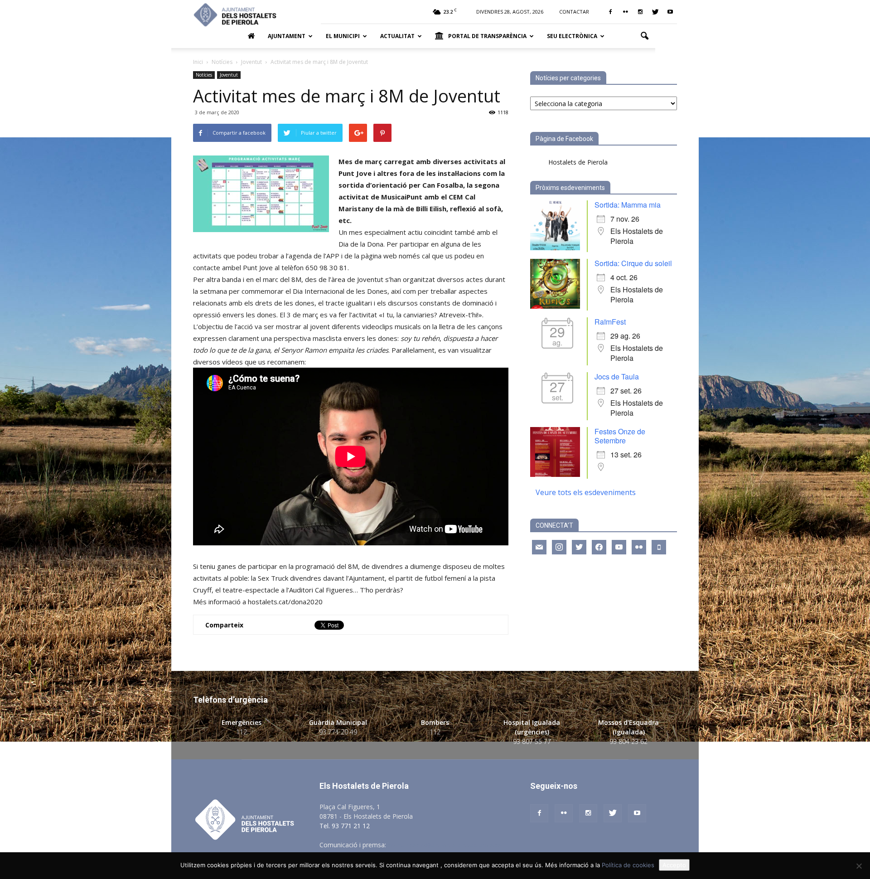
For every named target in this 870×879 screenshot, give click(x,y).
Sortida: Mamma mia (627, 204)
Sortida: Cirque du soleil (633, 263)
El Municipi (343, 36)
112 (241, 732)
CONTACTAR (574, 11)
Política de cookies (628, 865)
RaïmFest (610, 321)
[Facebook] (610, 11)
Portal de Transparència (487, 36)
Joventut (229, 75)
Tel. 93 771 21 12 (344, 825)
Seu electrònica (572, 36)
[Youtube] (670, 11)
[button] (644, 36)
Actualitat (397, 36)
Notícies (204, 75)
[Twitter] (655, 11)
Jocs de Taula (616, 376)
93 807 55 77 (532, 741)
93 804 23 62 (628, 741)
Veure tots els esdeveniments (586, 492)
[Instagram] (640, 11)
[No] (858, 865)
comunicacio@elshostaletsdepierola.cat (446, 844)
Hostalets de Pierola (578, 162)
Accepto (674, 865)
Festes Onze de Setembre (619, 436)
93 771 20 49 (338, 732)
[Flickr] (625, 11)
